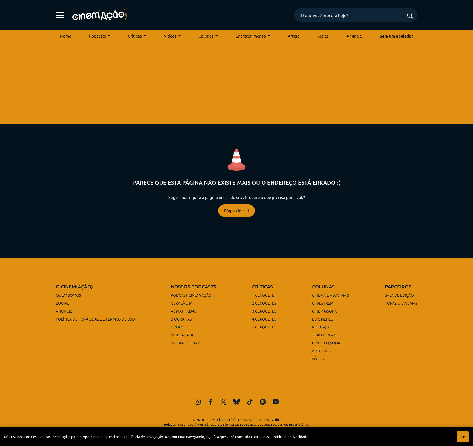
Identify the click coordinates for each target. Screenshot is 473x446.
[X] (223, 402)
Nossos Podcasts (193, 286)
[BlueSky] (236, 402)
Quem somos (68, 295)
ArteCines (321, 350)
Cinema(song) (325, 311)
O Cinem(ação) (74, 286)
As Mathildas (183, 311)
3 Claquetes (264, 311)
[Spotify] (263, 402)
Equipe (62, 303)
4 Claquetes (264, 319)
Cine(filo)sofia (326, 342)
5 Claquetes (264, 327)
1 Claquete (263, 295)
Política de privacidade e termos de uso (95, 319)
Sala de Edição (399, 295)
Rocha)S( (320, 327)
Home (65, 35)
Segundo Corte (186, 342)
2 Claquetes (264, 303)
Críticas (135, 35)
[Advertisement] (236, 83)
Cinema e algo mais (330, 295)
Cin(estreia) (323, 303)
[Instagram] (198, 402)
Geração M (181, 303)
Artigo (294, 35)
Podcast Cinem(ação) (192, 295)
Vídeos (170, 35)
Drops (177, 327)
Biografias (181, 319)
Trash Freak (324, 335)
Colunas (206, 35)
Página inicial (236, 210)
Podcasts (97, 35)
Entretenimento (251, 35)
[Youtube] (276, 402)
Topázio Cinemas (401, 303)
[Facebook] (210, 402)
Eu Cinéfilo (323, 319)
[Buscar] (410, 16)
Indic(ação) (182, 335)
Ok (463, 436)
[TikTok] (250, 402)
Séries (323, 35)
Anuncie (354, 35)
